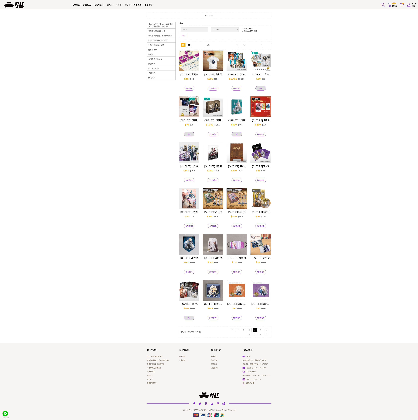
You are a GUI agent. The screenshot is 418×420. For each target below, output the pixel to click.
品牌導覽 (182, 356)
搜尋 (211, 16)
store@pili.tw (255, 379)
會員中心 (214, 356)
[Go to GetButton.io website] (5, 417)
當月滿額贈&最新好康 (156, 31)
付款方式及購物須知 (156, 45)
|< (232, 330)
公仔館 (128, 5)
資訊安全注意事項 (155, 59)
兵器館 (118, 5)
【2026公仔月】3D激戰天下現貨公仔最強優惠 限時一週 (160, 25)
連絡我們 (151, 73)
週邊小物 (148, 5)
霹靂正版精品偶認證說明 (158, 40)
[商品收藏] (189, 85)
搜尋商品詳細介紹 (250, 31)
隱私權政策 (152, 50)
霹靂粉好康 (250, 383)
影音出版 (137, 5)
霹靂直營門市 (153, 68)
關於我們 (151, 64)
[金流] (209, 415)
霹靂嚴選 (87, 5)
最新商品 (76, 5)
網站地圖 (151, 78)
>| (266, 334)
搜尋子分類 (248, 29)
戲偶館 (110, 5)
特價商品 (182, 360)
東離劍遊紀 (99, 5)
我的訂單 (214, 360)
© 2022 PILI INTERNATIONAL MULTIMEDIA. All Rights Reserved (209, 410)
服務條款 (151, 54)
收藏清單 (214, 364)
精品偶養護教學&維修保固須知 (160, 36)
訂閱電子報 (215, 368)
